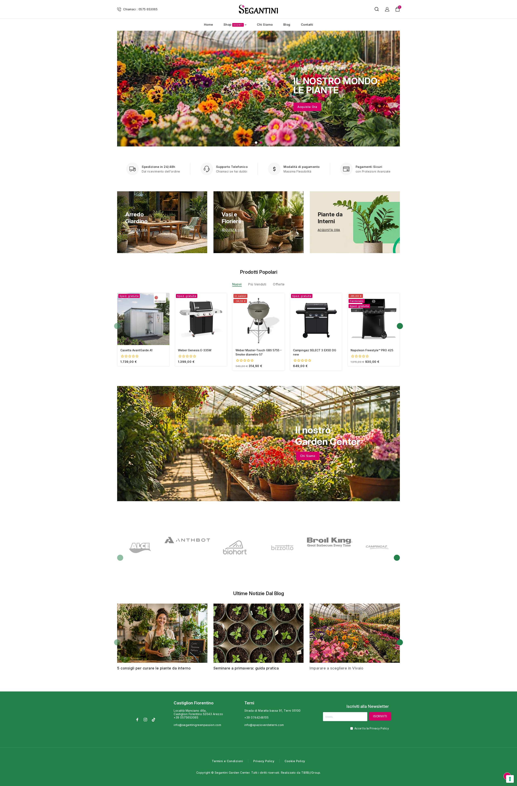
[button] (256, 142)
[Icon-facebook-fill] (137, 720)
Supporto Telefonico (232, 167)
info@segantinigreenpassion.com (197, 725)
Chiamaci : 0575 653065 (140, 9)
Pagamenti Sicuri (369, 167)
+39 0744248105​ (256, 717)
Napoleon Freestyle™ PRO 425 (372, 350)
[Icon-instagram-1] (145, 720)
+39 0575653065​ (186, 717)
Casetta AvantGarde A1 (136, 350)
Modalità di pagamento (302, 167)
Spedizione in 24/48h (158, 167)
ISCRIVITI (380, 716)
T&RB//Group (310, 772)
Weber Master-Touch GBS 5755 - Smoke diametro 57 (258, 352)
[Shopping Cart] (397, 9)
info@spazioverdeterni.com (264, 725)
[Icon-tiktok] (153, 720)
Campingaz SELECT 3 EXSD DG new (314, 352)
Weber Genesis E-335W (194, 350)
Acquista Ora (307, 106)
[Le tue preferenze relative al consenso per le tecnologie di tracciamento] (510, 779)
